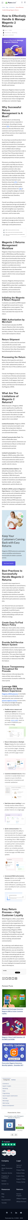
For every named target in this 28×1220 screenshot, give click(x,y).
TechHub (5, 1098)
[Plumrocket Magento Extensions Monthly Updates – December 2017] (14, 1052)
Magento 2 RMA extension (10, 694)
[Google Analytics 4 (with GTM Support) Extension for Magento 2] (9, 1125)
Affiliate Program (21, 1198)
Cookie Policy (20, 1176)
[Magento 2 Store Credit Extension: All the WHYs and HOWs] (14, 1026)
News (4, 1091)
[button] (2, 2)
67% (15, 182)
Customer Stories (7, 1173)
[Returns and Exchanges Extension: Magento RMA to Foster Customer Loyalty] (14, 998)
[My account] (22, 2)
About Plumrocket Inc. (7, 1169)
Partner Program (18, 1195)
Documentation (6, 1200)
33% (20, 189)
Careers (4, 1181)
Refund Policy (20, 1173)
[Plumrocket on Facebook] (7, 1212)
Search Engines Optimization (10, 1096)
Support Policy (20, 1179)
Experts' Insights (7, 1086)
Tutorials (4, 1203)
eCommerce (8, 32)
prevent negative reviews (9, 700)
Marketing (14, 32)
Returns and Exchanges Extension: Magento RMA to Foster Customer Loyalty (12, 1011)
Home (3, 1165)
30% (8, 126)
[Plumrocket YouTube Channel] (21, 1212)
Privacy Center (20, 1182)
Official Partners (21, 1201)
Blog (3, 1194)
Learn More (19, 1130)
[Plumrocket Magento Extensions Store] (10, 3)
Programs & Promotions (5, 1177)
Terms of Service (18, 1166)
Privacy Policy (20, 1170)
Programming (6, 1093)
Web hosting (6, 1103)
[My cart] (24, 2)
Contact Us (5, 1184)
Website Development (8, 1105)
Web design (6, 1100)
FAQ (3, 1197)
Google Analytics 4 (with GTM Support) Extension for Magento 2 (14, 1116)
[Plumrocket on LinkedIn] (16, 1212)
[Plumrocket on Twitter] (11, 1212)
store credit (14, 720)
